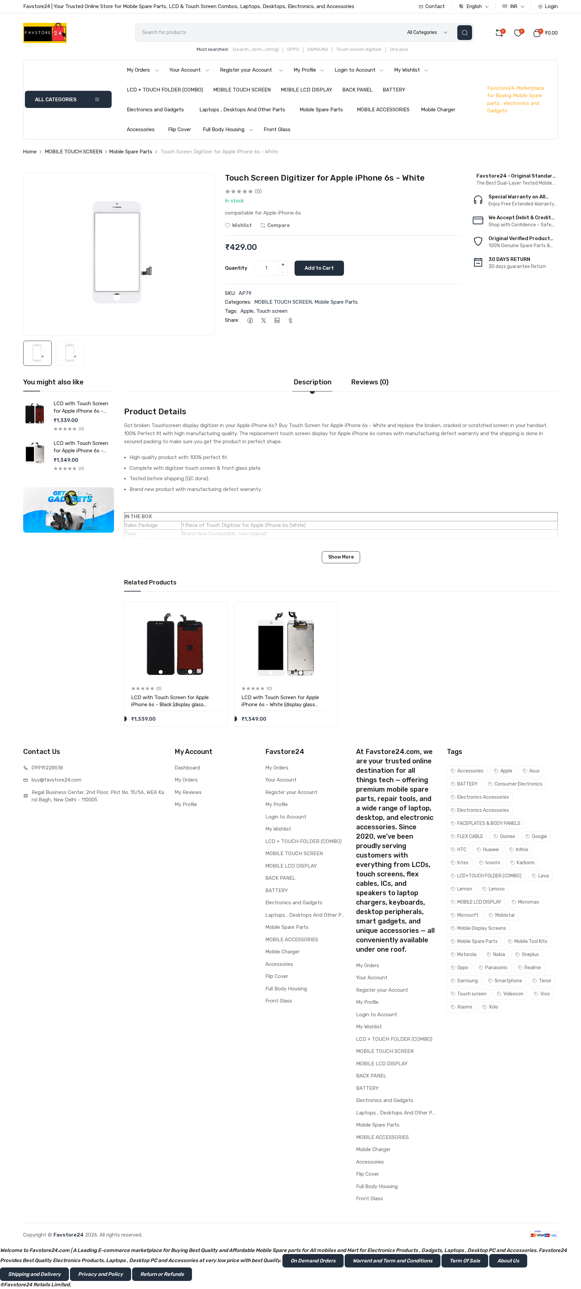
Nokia (499, 954)
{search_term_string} (256, 49)
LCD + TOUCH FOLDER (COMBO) (165, 90)
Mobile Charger (438, 110)
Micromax (528, 902)
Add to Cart (319, 268)
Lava (543, 876)
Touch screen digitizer (359, 49)
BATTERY (394, 90)
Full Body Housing (223, 129)
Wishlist (242, 225)
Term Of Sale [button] (465, 1261)
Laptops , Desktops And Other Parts (242, 110)
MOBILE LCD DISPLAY (306, 90)
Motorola (466, 954)
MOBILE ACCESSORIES (383, 110)
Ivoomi (493, 863)
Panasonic (496, 968)
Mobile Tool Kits (530, 941)
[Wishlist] (215, 612)
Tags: (231, 311)
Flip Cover (179, 129)
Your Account (185, 70)
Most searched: (213, 49)
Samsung (467, 981)
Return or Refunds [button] (162, 1274)
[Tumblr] (290, 320)
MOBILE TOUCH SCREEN (242, 90)
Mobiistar (505, 915)
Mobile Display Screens (481, 928)
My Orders (138, 70)
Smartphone (508, 981)
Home (30, 152)
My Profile (305, 70)
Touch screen (271, 311)
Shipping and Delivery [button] (34, 1274)
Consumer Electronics (518, 784)
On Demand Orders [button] (313, 1261)
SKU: (230, 293)
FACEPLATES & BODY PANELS (488, 823)
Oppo (462, 968)
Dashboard (187, 768)
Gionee (507, 836)
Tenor (545, 981)
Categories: (238, 302)
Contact (435, 6)
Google (539, 836)
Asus (534, 771)
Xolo (493, 1007)
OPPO (293, 49)
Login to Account (355, 70)
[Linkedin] (277, 320)
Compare (278, 225)
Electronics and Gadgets (155, 110)
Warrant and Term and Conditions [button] (392, 1261)
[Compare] (215, 626)
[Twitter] (263, 320)
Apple (247, 311)
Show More (341, 557)
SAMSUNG (317, 49)
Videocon (513, 994)
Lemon (464, 889)
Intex (463, 863)
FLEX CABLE (470, 836)
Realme (533, 968)
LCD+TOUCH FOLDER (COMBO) (489, 876)
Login (551, 6)
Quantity (236, 268)
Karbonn (526, 863)
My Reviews (188, 792)
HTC (461, 849)
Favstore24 (68, 1235)
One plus (399, 49)
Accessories (141, 129)
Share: (232, 320)
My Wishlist (407, 70)
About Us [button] (508, 1261)
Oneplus (530, 954)
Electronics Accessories (483, 797)
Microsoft (467, 915)
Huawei (491, 849)
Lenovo (497, 889)
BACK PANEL (357, 90)
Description (313, 382)
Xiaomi (464, 1007)
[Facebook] (250, 320)
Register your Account (246, 70)
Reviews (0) (370, 382)
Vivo (545, 994)
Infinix (522, 849)
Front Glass (277, 129)
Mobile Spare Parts (321, 110)
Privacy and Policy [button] (100, 1274)
